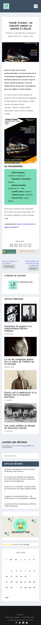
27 (21, 587)
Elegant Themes (19, 609)
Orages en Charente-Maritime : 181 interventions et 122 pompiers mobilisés (20, 497)
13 (21, 576)
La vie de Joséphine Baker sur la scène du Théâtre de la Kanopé (19, 361)
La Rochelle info (19, 33)
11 (11, 576)
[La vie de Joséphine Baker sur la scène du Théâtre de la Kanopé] (20, 346)
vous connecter (16, 446)
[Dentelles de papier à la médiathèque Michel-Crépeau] (20, 313)
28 (25, 587)
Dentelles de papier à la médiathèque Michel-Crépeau (18, 328)
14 (25, 576)
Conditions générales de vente (20, 620)
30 (34, 587)
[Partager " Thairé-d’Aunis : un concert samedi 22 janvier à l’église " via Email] (25, 245)
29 (30, 587)
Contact (20, 614)
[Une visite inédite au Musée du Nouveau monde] (20, 412)
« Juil (6, 597)
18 (11, 582)
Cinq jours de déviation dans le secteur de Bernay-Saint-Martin (19, 470)
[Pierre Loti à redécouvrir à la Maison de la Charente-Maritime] (20, 379)
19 (16, 582)
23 (34, 582)
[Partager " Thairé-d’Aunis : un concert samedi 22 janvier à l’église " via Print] (29, 245)
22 (30, 582)
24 (7, 587)
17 (7, 582)
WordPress (20, 611)
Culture (25, 36)
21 (25, 582)
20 (21, 582)
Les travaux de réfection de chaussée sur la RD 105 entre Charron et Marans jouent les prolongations (19, 479)
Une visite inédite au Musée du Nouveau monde (19, 426)
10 (7, 576)
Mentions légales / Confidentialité (20, 617)
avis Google (24, 544)
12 (16, 576)
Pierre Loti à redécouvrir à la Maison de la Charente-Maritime (20, 394)
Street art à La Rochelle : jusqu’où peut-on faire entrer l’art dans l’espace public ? (20, 488)
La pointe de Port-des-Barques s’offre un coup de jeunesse (20, 505)
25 (11, 587)
